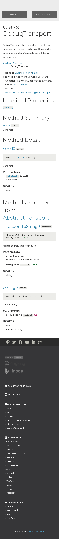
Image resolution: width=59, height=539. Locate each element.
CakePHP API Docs (36, 531)
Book (8, 408)
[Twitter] (8, 342)
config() (10, 287)
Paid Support (12, 518)
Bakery (9, 449)
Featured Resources (15, 453)
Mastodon (10, 493)
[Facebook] (20, 342)
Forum (9, 506)
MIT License (20, 84)
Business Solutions (19, 386)
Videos (9, 416)
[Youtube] (27, 342)
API (7, 412)
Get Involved (12, 442)
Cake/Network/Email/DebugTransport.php (27, 92)
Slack (8, 514)
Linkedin (10, 477)
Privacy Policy (12, 424)
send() (6, 125)
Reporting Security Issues (18, 420)
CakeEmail (18, 157)
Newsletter (11, 473)
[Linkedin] (33, 342)
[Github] (40, 342)
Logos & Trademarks (15, 428)
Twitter (9, 489)
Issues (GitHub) (13, 445)
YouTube (10, 481)
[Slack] (45, 342)
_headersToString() (21, 226)
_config (8, 107)
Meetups (10, 461)
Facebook (10, 485)
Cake (17, 73)
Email (35, 73)
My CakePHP (12, 465)
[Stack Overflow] (51, 342)
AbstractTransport (26, 217)
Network (26, 73)
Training (10, 457)
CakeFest (10, 469)
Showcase (14, 395)
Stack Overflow (13, 510)
